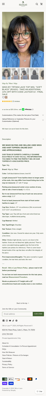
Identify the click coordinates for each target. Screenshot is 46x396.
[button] (7, 101)
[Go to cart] (41, 4)
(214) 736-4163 (7, 334)
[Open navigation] (3, 4)
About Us (5, 343)
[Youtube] (10, 320)
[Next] (41, 39)
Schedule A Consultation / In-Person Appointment (19, 346)
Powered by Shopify (9, 390)
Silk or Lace (18, 388)
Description (6, 139)
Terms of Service (8, 367)
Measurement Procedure (18, 277)
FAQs (4, 349)
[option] (23, 39)
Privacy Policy (7, 364)
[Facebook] (3, 320)
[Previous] (4, 39)
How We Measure (8, 352)
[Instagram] (7, 320)
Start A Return (7, 358)
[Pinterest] (16, 320)
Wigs (15, 83)
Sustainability (6, 361)
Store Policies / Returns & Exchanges (15, 355)
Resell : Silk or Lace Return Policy (14, 268)
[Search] (36, 4)
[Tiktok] (13, 320)
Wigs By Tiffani (7, 83)
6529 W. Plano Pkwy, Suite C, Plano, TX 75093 (18, 330)
